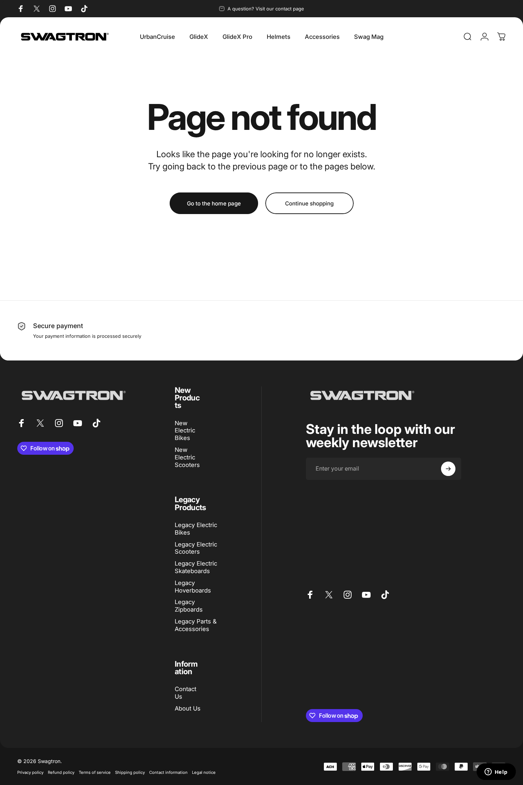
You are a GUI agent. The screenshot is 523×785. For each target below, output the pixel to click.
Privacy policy (30, 772)
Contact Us (185, 692)
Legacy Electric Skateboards (196, 567)
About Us (188, 708)
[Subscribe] (448, 469)
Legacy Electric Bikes (196, 528)
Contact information (168, 772)
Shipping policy (130, 772)
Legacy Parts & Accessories (196, 625)
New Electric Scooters (187, 457)
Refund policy (61, 772)
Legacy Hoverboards (193, 586)
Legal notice (204, 772)
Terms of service (95, 772)
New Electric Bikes (185, 430)
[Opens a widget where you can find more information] (496, 772)
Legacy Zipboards (189, 605)
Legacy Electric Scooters (196, 548)
